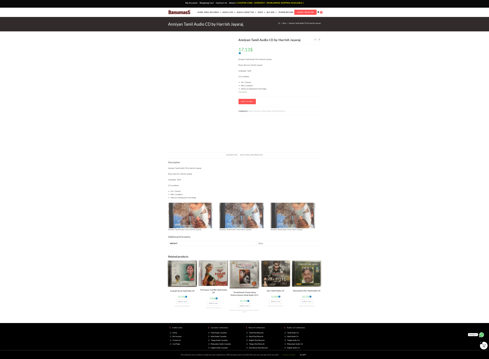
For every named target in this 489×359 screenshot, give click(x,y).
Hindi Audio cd (216, 308)
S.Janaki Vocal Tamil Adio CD (182, 291)
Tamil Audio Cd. (293, 333)
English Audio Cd (293, 348)
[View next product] (319, 39)
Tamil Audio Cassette (219, 333)
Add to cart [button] (182, 301)
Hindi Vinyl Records (256, 336)
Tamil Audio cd (279, 111)
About (232, 3)
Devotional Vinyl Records (258, 348)
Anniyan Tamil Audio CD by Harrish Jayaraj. (305, 23)
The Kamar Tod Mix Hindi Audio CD (213, 291)
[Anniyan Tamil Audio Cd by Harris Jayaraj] (243, 215)
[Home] (279, 23)
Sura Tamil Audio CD (275, 291)
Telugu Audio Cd (293, 340)
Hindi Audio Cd (292, 336)
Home (175, 333)
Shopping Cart (207, 3)
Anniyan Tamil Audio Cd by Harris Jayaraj (235, 229)
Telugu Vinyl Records (256, 344)
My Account (191, 3)
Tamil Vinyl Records (256, 333)
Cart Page (176, 344)
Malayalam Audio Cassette (221, 344)
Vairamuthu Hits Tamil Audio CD (306, 291)
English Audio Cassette (219, 348)
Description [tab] (231, 155)
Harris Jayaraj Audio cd (264, 111)
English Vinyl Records (257, 340)
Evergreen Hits (240, 310)
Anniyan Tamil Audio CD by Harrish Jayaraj (184, 229)
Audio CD (251, 111)
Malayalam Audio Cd (295, 344)
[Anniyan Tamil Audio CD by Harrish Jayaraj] (192, 215)
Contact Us (221, 3)
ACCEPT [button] (303, 355)
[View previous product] (315, 39)
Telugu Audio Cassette (219, 340)
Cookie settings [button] (288, 355)
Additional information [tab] (251, 155)
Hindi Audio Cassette (218, 336)
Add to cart (247, 101)
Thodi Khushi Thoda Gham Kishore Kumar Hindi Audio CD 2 (244, 293)
